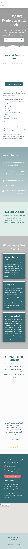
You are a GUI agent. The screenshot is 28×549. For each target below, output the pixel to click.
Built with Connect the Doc (14, 544)
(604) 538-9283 (11, 466)
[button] (24, 4)
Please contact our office (10, 134)
